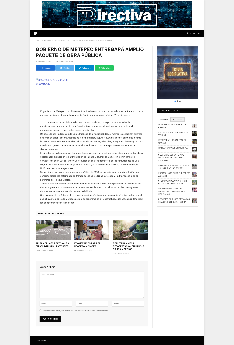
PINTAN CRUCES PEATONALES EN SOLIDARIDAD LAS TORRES (52, 245)
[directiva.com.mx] (117, 15)
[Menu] (35, 33)
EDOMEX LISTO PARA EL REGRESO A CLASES (87, 245)
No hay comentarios (65, 61)
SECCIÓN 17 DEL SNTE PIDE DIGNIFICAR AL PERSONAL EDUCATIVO (171, 158)
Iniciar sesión (41, 340)
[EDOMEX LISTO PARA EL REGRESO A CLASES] (91, 230)
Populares (177, 120)
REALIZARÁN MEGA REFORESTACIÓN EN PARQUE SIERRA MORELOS (128, 246)
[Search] (199, 33)
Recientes (164, 119)
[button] (177, 72)
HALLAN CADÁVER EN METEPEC (173, 148)
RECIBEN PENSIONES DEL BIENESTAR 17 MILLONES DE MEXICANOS (171, 191)
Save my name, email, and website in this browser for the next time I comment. (76, 311)
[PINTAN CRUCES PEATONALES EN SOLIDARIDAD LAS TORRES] (53, 230)
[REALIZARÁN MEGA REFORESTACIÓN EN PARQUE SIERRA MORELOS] (130, 230)
